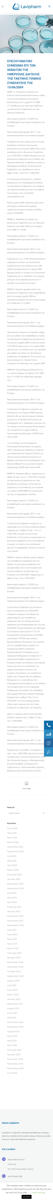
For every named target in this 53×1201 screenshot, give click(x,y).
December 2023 (15, 916)
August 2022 (13, 980)
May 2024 (12, 897)
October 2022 (14, 971)
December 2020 (15, 1022)
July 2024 (11, 893)
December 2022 (15, 962)
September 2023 (15, 925)
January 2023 (13, 957)
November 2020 (15, 1027)
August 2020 (13, 1031)
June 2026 (12, 828)
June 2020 (12, 1036)
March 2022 (13, 994)
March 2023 (13, 948)
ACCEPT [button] (26, 1197)
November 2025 (15, 847)
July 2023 (11, 930)
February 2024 (14, 907)
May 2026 (12, 833)
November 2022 (15, 967)
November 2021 (15, 1004)
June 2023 (12, 934)
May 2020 (12, 1040)
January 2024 (13, 911)
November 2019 (15, 1064)
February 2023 (14, 953)
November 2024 (15, 884)
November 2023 (15, 920)
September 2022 (15, 976)
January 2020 (13, 1054)
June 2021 (12, 1013)
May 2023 (12, 939)
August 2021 (13, 1008)
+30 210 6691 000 (15, 1176)
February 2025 (14, 874)
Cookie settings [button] (37, 1192)
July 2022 (11, 985)
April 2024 (12, 902)
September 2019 (15, 1068)
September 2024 (15, 888)
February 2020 (14, 1050)
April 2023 (12, 944)
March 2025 (13, 870)
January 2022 (13, 999)
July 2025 (11, 856)
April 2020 (12, 1045)
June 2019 (12, 1073)
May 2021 (11, 1017)
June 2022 (12, 990)
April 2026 (12, 837)
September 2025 (15, 851)
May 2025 (12, 860)
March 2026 (13, 842)
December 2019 (15, 1059)
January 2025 (13, 879)
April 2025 (12, 865)
